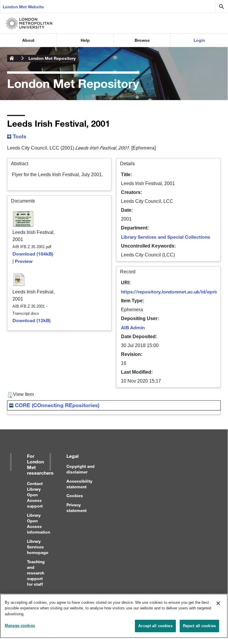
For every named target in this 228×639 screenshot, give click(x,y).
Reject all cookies (199, 626)
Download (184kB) (32, 253)
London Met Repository (52, 58)
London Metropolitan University (12, 58)
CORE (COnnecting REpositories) (56, 405)
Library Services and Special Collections (165, 237)
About (28, 40)
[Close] (218, 603)
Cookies (74, 495)
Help (85, 40)
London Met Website (23, 6)
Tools (18, 136)
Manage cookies (20, 625)
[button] (10, 395)
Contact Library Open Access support (35, 495)
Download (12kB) (31, 320)
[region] (114, 616)
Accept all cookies (155, 626)
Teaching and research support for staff (36, 573)
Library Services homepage (37, 547)
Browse (142, 40)
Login (199, 40)
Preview (24, 261)
